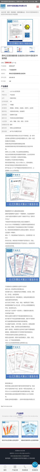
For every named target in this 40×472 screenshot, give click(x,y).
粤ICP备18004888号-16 (25, 453)
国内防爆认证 (21, 12)
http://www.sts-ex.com (6, 406)
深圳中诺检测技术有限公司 (16, 456)
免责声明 (20, 458)
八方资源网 (15, 458)
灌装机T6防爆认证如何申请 (29, 440)
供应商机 (13, 12)
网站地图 (32, 458)
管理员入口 (26, 458)
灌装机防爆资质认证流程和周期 (10, 440)
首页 (8, 12)
